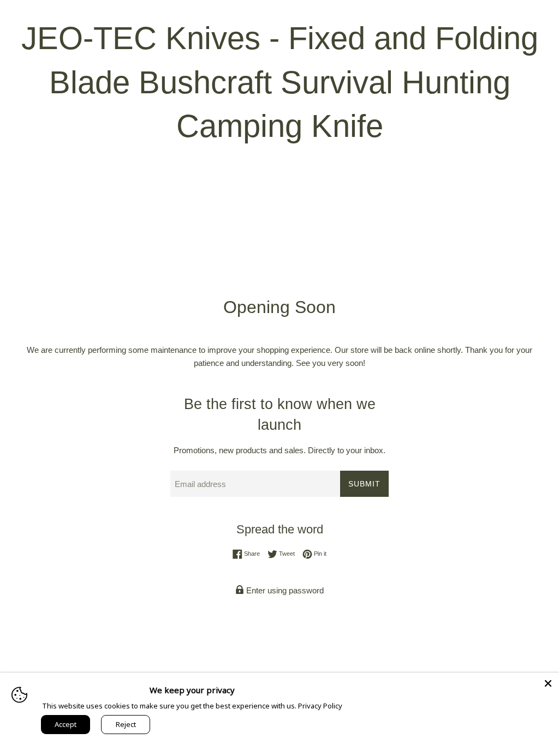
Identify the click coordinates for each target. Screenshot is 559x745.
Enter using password (284, 590)
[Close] (548, 683)
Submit (364, 483)
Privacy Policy (320, 706)
